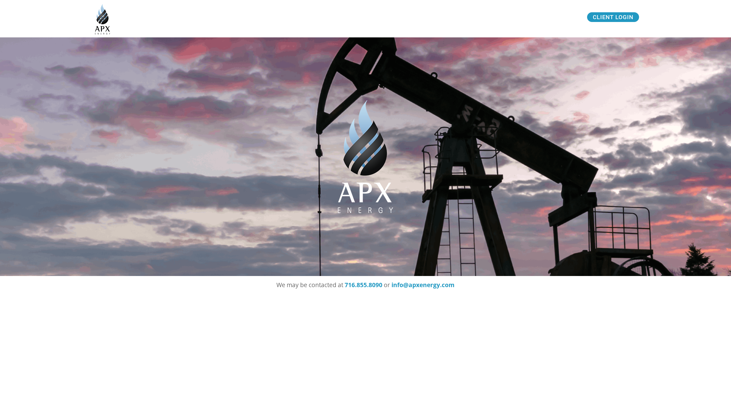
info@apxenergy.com (423, 285)
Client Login (613, 17)
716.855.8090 (363, 285)
